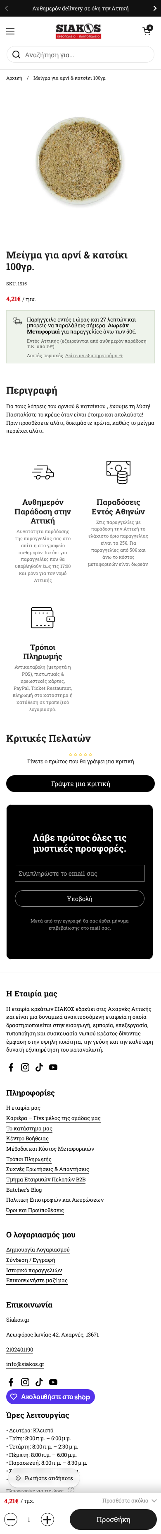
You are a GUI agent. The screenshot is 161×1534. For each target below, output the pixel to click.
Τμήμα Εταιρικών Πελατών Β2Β (45, 1179)
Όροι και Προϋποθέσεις (35, 1210)
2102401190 (19, 1349)
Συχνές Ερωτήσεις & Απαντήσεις (47, 1169)
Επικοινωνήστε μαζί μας (37, 1280)
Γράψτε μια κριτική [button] (80, 783)
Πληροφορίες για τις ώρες (35, 1491)
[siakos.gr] (78, 31)
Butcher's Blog (24, 1189)
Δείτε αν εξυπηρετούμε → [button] (94, 355)
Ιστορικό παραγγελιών (34, 1270)
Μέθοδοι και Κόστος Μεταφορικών (50, 1148)
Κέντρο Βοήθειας (27, 1138)
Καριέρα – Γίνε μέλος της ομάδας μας (53, 1118)
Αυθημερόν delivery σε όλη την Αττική (80, 8)
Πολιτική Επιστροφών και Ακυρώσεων (55, 1199)
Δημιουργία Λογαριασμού (38, 1249)
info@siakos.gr (25, 1364)
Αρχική (14, 78)
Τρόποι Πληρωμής (29, 1159)
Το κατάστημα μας (29, 1128)
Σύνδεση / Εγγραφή (30, 1260)
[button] (146, 31)
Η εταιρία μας (23, 1107)
